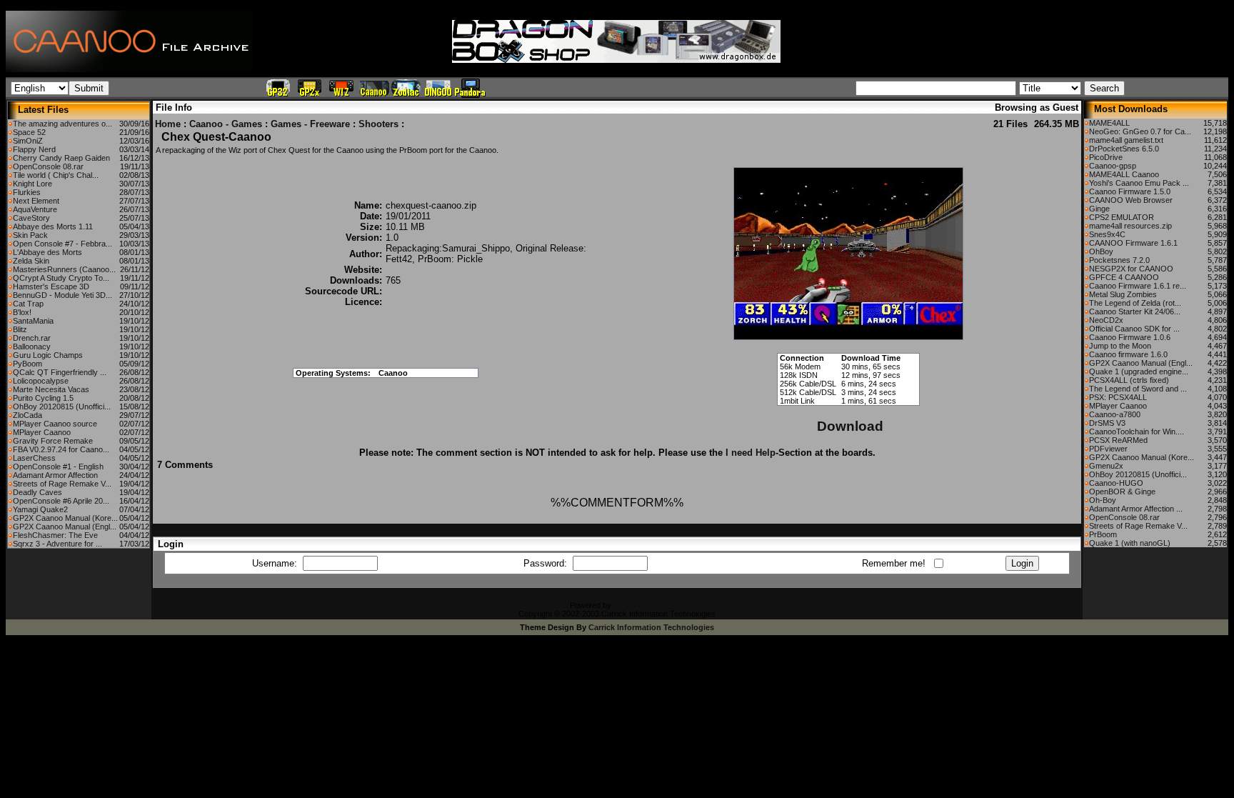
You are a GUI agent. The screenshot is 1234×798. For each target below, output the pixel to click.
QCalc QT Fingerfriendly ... (59, 372)
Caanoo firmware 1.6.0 (1128, 354)
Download (850, 426)
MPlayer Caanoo (42, 432)
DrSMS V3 (1107, 423)
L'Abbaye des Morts (47, 252)
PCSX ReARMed (1118, 440)
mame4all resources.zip (1130, 225)
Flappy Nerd (34, 149)
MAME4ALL (1109, 123)
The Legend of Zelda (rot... (1135, 303)
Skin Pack (30, 235)
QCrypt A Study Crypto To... (61, 278)
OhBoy (1101, 251)
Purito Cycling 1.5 (43, 398)
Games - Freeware (310, 124)
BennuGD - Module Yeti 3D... (62, 295)
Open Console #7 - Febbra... (62, 243)
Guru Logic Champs (48, 355)
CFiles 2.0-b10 (638, 605)
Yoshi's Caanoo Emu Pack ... (1139, 183)
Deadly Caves (37, 492)
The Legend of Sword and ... (1138, 388)
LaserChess (34, 458)
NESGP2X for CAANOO (1131, 268)
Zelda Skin (31, 260)
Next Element (36, 200)
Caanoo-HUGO (1116, 483)
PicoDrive (1106, 157)
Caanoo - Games (225, 124)
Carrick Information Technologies (651, 627)
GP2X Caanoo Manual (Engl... (64, 526)
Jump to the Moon (1120, 345)
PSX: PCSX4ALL (1118, 397)
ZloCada (27, 415)
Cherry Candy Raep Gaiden (61, 158)
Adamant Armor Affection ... (1136, 508)
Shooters (378, 124)
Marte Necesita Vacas (51, 389)
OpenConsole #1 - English (58, 466)
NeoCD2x (1106, 320)
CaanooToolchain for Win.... (1136, 431)
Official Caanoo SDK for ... (1134, 328)
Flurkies (27, 192)
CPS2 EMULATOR (1121, 217)
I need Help (751, 452)
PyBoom (27, 363)
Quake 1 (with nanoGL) (1129, 543)
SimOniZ (28, 140)
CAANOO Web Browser (1131, 200)
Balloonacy (32, 346)
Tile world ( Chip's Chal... (56, 175)
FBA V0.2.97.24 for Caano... (61, 449)
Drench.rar (32, 338)
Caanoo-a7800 (1114, 414)
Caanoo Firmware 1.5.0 (1129, 191)
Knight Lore (32, 183)
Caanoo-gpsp (1112, 165)
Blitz (20, 329)
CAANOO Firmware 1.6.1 (1133, 243)
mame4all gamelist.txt (1126, 140)
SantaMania (33, 320)
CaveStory (31, 218)
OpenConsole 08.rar (48, 166)
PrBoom (1103, 534)
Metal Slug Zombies (1123, 294)
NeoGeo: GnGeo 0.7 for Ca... (1140, 131)
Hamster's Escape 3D (51, 286)
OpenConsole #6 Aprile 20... (61, 501)
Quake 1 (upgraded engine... (1138, 371)
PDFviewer (1108, 448)
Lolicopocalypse (41, 380)
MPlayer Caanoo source (55, 423)
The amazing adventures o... (62, 123)
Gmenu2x (1106, 466)
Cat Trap (28, 303)
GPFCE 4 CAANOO (1124, 277)
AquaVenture (35, 209)
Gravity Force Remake (53, 441)
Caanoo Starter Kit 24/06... (1134, 311)
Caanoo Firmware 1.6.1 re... (1137, 285)
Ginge (1099, 208)
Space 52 (29, 132)
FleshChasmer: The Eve (55, 535)
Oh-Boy (1102, 500)
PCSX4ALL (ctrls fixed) (1129, 380)
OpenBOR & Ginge (1122, 491)
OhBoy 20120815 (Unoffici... (62, 406)
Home (168, 124)
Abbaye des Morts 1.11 (53, 226)
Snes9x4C (1107, 234)
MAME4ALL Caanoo (1124, 174)
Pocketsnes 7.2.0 (1119, 260)
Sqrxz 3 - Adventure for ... (57, 543)
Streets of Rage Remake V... (62, 483)
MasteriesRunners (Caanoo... (64, 269)
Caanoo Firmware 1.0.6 (1129, 337)
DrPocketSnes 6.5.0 (1124, 148)
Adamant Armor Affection (55, 475)
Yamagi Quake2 (40, 509)
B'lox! (22, 312)
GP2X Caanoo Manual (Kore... (65, 518)
